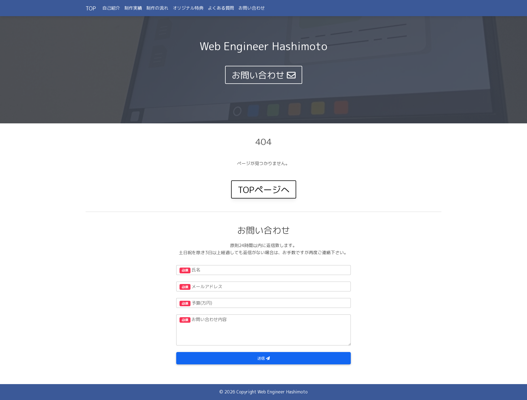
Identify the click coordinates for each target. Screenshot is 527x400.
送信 (261, 358)
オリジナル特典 (188, 8)
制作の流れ (157, 8)
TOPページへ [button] (264, 190)
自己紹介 (111, 8)
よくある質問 (221, 8)
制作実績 (133, 8)
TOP (91, 8)
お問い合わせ (252, 8)
